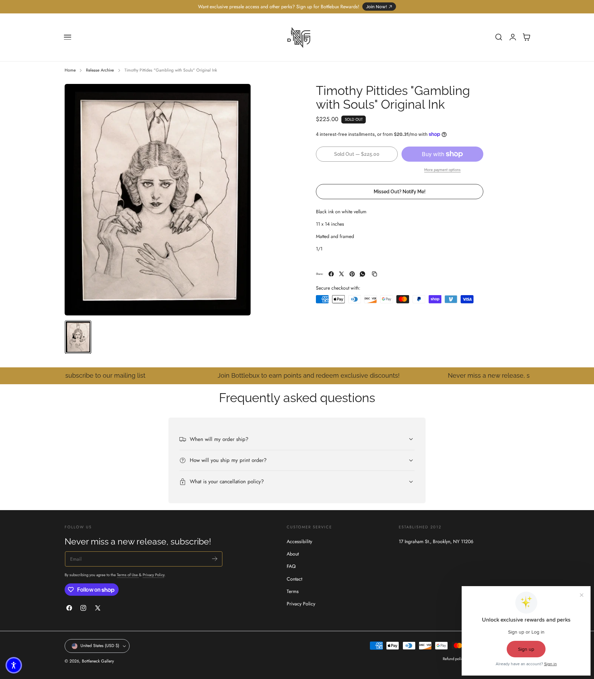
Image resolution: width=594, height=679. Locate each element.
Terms (293, 591)
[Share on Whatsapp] (362, 274)
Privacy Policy (153, 575)
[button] (68, 37)
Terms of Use (128, 575)
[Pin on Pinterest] (352, 274)
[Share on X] (341, 274)
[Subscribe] (215, 558)
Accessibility (299, 541)
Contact (294, 578)
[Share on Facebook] (331, 274)
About (293, 553)
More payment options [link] (442, 169)
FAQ (291, 566)
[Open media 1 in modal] (238, 96)
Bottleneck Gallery (98, 661)
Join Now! (376, 6)
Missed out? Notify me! (400, 191)
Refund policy (454, 659)
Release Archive (100, 70)
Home (70, 70)
